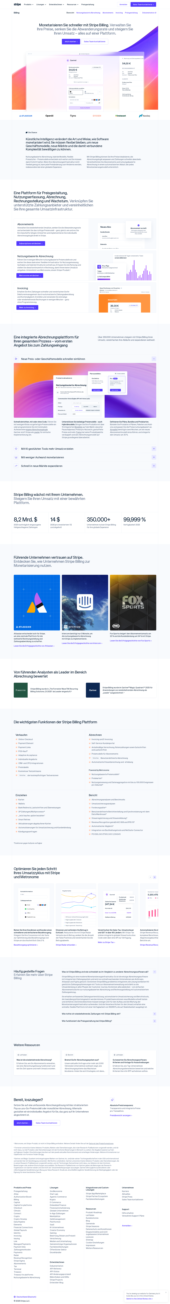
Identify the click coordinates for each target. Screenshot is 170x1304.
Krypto (53, 1199)
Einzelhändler (55, 1252)
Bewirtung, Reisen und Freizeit (62, 1236)
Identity (17, 1233)
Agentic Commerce (58, 1197)
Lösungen (40, 4)
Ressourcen (71, 4)
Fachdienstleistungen (59, 1247)
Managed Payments (22, 1244)
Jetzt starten (70, 41)
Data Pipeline (19, 1222)
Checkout (18, 1208)
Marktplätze (55, 1216)
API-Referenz (55, 1268)
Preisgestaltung (87, 4)
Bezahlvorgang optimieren (25, 945)
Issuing (17, 1238)
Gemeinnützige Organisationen (63, 1244)
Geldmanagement (57, 1219)
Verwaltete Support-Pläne (133, 1216)
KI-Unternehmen (57, 1227)
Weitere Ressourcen (94, 1248)
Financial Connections (23, 1227)
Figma (78, 432)
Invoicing (119, 13)
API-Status (54, 1271)
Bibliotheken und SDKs (59, 1277)
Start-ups (54, 1194)
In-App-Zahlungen (57, 1213)
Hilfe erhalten (128, 1213)
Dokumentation (148, 13)
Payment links (20, 1247)
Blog (88, 1221)
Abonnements (108, 13)
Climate (17, 1211)
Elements (18, 1224)
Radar (16, 1255)
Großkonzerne (56, 1191)
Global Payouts (20, 1230)
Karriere (125, 1191)
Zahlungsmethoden (22, 1249)
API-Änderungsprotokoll (60, 1274)
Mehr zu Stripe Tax (106, 942)
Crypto (17, 1216)
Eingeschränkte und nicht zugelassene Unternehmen (97, 1233)
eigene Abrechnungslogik (37, 429)
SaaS (52, 1224)
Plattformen (55, 1222)
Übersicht (70, 13)
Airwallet (114, 429)
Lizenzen (90, 1237)
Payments (18, 1252)
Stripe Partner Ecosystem (97, 1196)
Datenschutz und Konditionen (98, 1229)
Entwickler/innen (55, 4)
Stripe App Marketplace (96, 1193)
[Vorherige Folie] (150, 877)
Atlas (16, 1194)
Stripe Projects (56, 1280)
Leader (37, 432)
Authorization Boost (22, 1197)
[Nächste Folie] (154, 877)
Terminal (17, 1269)
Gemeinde (90, 1223)
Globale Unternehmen (59, 1211)
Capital (17, 1202)
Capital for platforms (23, 1205)
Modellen (78, 427)
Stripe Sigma (19, 1261)
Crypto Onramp (20, 1219)
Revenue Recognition (23, 1258)
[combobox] (25, 1297)
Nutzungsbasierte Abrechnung (88, 13)
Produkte (27, 4)
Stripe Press (127, 1197)
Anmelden (123, 4)
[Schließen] (165, 1296)
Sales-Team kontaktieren (142, 4)
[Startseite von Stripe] (17, 4)
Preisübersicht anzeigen (120, 1115)
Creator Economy (57, 1230)
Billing (16, 12)
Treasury (17, 1272)
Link (15, 1241)
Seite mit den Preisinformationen (101, 1143)
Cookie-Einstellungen (95, 1242)
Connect (17, 1213)
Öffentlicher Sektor (58, 1249)
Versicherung (55, 1238)
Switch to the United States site (138, 1299)
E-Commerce (55, 1202)
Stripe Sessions (92, 1226)
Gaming (53, 1233)
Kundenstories (92, 1218)
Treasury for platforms (23, 1275)
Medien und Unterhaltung (60, 1241)
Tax (15, 1266)
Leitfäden (90, 1215)
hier (42, 1154)
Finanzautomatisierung (60, 1208)
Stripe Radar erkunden (65, 945)
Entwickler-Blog (56, 1282)
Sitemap (89, 1240)
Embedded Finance (58, 1205)
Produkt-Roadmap (94, 1212)
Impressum (90, 1245)
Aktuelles (126, 1194)
